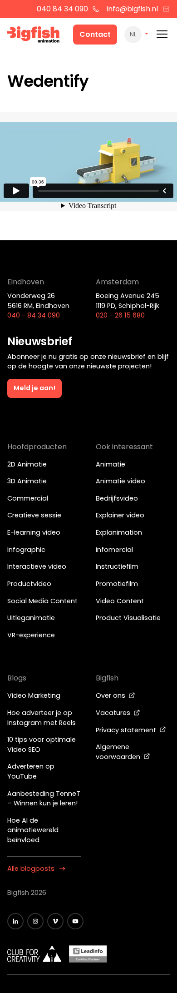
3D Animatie (27, 481)
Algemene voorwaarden (119, 751)
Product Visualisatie (128, 617)
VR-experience (31, 635)
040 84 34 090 (62, 9)
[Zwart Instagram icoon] (35, 921)
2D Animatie (27, 464)
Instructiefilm (117, 566)
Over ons (111, 695)
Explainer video (120, 515)
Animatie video (120, 481)
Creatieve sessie (34, 515)
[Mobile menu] (162, 34)
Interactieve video (36, 566)
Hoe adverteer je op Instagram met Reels (41, 717)
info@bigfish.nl (132, 9)
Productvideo (29, 583)
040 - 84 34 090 (33, 315)
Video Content (120, 601)
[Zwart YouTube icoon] (75, 921)
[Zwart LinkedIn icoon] (15, 921)
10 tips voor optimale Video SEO (41, 744)
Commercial (27, 498)
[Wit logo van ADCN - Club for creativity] (34, 954)
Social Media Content (42, 601)
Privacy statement (127, 730)
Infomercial (114, 549)
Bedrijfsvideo (117, 498)
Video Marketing (33, 695)
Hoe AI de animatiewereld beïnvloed (33, 830)
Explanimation (119, 532)
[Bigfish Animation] (33, 35)
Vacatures (114, 712)
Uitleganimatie (31, 617)
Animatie (110, 464)
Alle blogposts (30, 868)
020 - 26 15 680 (120, 315)
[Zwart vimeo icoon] (55, 921)
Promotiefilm (117, 583)
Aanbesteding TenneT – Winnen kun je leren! (43, 798)
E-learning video (33, 532)
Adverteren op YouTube (30, 771)
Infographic (26, 549)
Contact (95, 34)
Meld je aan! (34, 387)
